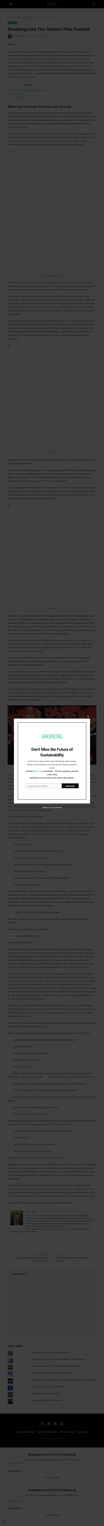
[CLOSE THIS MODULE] (88, 717)
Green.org (37, 771)
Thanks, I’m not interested (52, 807)
